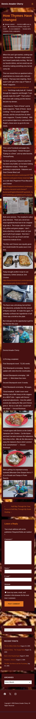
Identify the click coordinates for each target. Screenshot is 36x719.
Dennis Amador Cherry (12, 4)
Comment (8, 539)
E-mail (6, 576)
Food (24, 26)
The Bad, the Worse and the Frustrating (15, 663)
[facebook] (5, 694)
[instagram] (15, 694)
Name (6, 568)
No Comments (15, 29)
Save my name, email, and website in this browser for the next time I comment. (16, 595)
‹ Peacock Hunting (7, 509)
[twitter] (10, 694)
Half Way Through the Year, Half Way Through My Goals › (21, 509)
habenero (16, 31)
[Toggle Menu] (32, 3)
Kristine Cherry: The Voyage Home (14, 650)
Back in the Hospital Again (12, 656)
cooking (6, 31)
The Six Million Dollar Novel (12, 646)
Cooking (19, 26)
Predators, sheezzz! (10, 660)
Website (7, 584)
